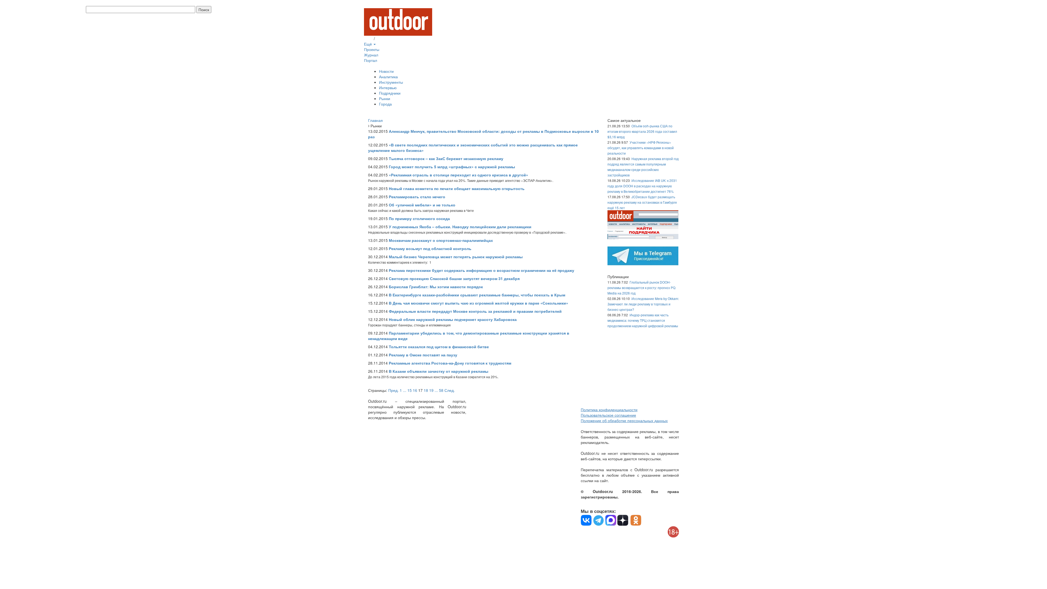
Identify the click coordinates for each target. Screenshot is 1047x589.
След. (449, 390)
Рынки (384, 98)
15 (409, 390)
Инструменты (391, 82)
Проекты (371, 49)
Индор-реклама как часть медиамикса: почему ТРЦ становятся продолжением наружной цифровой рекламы (642, 320)
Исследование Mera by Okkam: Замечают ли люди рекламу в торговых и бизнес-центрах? (643, 304)
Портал (370, 60)
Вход (368, 38)
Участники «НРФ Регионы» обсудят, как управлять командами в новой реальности (640, 147)
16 (415, 390)
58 (441, 390)
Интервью (388, 87)
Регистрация (387, 38)
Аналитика (388, 76)
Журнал (371, 55)
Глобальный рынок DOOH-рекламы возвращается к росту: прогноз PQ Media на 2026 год (641, 287)
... (404, 390)
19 (431, 390)
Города (385, 104)
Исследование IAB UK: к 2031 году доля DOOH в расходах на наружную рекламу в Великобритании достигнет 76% (642, 186)
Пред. (393, 390)
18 (426, 390)
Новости (386, 71)
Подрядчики (390, 93)
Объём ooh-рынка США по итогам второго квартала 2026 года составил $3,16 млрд (642, 131)
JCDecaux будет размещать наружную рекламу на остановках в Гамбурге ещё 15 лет (642, 202)
